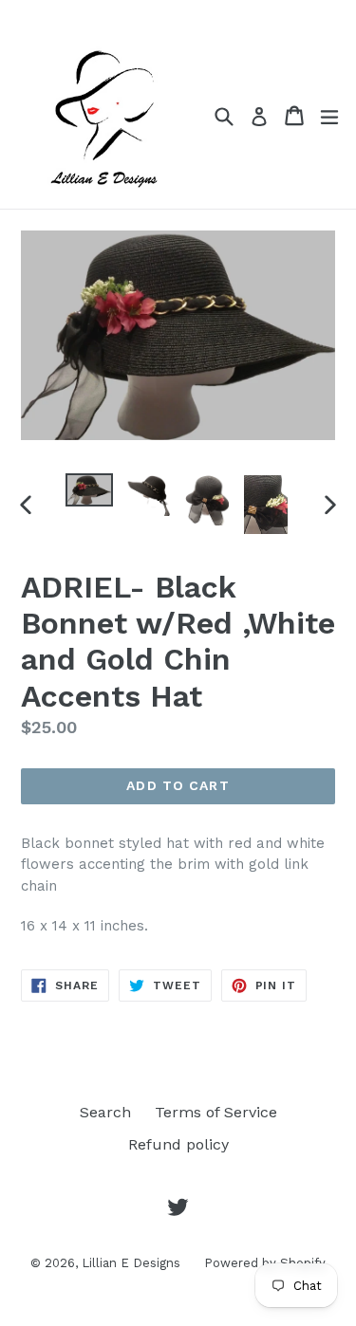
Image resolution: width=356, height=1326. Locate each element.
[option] (89, 490)
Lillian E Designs (131, 1263)
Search (105, 1112)
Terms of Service (216, 1112)
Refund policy (178, 1144)
